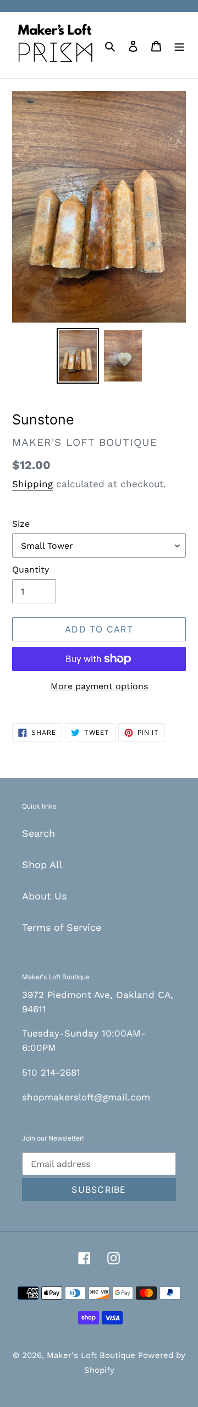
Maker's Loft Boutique (92, 1355)
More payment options (99, 686)
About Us (44, 896)
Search (38, 833)
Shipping (32, 483)
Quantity (30, 569)
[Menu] (179, 45)
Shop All (42, 864)
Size (21, 524)
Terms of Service (61, 927)
